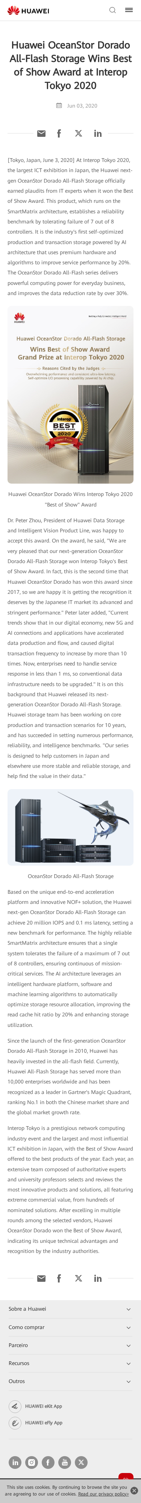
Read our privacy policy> (103, 1494)
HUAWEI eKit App (43, 1406)
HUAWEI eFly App (43, 1422)
